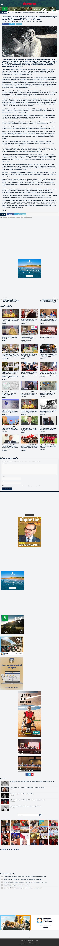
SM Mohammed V (16, 217)
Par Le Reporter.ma (7, 21)
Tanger (23, 217)
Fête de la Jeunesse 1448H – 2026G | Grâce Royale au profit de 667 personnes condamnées (29, 393)
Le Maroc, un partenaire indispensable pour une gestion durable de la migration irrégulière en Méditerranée (29, 429)
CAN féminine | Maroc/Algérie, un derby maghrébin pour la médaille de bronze (48, 446)
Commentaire (5, 463)
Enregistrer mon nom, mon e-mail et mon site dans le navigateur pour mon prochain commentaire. (24, 485)
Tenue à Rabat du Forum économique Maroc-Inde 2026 (47, 336)
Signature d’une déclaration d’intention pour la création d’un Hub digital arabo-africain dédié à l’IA (48, 300)
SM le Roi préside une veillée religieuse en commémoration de (21, 12)
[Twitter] (29, 774)
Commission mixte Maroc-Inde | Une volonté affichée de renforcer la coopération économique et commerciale (10, 356)
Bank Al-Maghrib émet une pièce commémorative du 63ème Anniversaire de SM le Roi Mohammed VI (10, 394)
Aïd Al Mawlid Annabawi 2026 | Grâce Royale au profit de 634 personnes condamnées (29, 321)
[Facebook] (27, 774)
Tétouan (29, 217)
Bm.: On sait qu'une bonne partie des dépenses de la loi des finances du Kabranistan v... (23, 887)
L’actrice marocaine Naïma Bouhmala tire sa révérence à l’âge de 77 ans (25, 806)
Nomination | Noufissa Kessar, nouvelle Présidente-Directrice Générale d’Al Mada (27, 787)
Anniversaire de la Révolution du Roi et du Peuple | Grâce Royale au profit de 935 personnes (29, 411)
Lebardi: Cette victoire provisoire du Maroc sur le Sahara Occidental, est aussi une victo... (23, 879)
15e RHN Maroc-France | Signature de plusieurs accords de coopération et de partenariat (27, 769)
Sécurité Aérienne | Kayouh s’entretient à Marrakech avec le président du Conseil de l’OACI (11, 300)
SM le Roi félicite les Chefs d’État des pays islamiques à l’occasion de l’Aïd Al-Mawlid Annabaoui (10, 321)
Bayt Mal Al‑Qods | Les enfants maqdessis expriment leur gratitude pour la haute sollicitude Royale (29, 374)
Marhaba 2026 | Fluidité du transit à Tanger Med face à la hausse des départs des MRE (48, 355)
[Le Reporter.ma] (29, 3)
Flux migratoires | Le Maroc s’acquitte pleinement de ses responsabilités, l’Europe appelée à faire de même (10, 447)
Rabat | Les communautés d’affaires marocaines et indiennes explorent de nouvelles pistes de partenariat (29, 338)
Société (27, 21)
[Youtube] (32, 774)
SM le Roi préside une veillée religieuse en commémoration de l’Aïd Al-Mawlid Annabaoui (10, 337)
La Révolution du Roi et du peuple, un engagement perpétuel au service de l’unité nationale (48, 411)
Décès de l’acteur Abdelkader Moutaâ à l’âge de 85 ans (22, 793)
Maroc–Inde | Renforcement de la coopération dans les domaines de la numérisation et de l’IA (48, 321)
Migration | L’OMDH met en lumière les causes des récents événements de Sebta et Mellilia (10, 411)
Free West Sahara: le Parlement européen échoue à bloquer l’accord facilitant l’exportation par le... (25, 876)
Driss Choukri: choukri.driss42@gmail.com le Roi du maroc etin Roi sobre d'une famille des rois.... (25, 882)
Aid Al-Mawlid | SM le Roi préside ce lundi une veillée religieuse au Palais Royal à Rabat (29, 355)
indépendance (7, 217)
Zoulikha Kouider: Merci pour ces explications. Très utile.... (16, 885)
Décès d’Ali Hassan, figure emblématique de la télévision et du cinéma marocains (27, 799)
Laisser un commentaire (37, 21)
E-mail (3, 481)
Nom (3, 476)
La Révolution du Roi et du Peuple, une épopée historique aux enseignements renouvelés (10, 428)
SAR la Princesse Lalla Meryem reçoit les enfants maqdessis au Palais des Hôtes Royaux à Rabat (48, 374)
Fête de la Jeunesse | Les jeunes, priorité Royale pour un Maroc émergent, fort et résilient (48, 393)
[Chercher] (40, 815)
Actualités (23, 21)
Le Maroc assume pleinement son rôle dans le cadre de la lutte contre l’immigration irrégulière (48, 428)
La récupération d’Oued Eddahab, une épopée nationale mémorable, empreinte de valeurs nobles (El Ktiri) (29, 447)
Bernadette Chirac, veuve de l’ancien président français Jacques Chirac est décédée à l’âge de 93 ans (32, 781)
